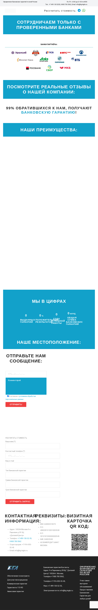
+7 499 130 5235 (54, 4)
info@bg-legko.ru (81, 4)
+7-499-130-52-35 (25, 538)
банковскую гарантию (48, 112)
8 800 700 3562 (66, 4)
